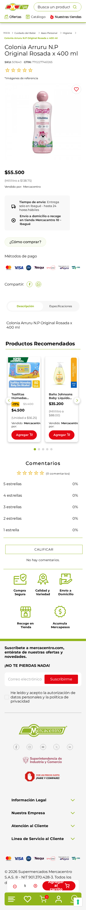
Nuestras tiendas (68, 17)
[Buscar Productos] (77, 7)
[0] (42, 899)
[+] (35, 885)
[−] (14, 885)
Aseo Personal (49, 33)
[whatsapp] (38, 284)
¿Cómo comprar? (25, 242)
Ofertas (15, 17)
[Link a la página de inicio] (7, 32)
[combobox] (57, 7)
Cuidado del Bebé (25, 33)
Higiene (67, 33)
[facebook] (29, 284)
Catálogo (38, 17)
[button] (9, 400)
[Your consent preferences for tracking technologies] (78, 902)
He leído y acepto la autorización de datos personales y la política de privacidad (43, 697)
